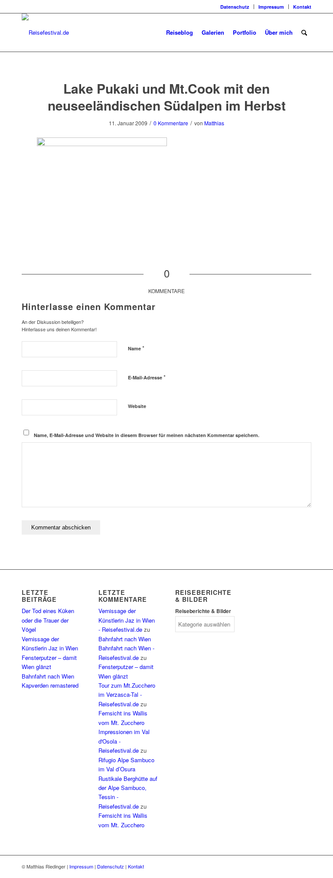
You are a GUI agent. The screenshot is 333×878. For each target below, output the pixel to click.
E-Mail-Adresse (147, 377)
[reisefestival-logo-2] (45, 32)
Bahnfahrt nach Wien (48, 676)
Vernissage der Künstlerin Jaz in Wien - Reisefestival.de (126, 620)
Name (136, 348)
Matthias (214, 123)
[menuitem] (235, 6)
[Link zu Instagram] (24, 6)
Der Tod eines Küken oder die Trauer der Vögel (48, 620)
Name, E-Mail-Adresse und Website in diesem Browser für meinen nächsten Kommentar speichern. (146, 435)
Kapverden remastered (50, 685)
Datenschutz (234, 6)
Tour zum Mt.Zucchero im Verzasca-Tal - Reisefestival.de (126, 694)
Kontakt (302, 6)
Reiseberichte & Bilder (203, 611)
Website (137, 406)
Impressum (271, 6)
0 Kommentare (170, 123)
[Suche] (304, 32)
